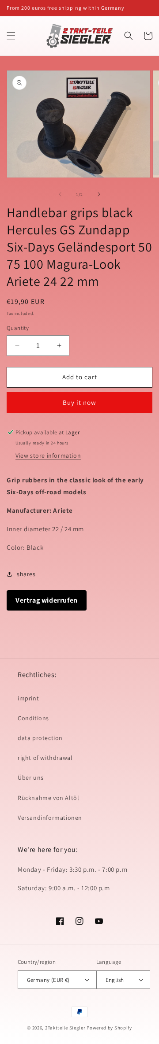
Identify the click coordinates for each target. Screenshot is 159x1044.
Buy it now (79, 402)
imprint (28, 698)
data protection (40, 738)
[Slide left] (60, 194)
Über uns (31, 777)
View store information (48, 455)
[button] (11, 35)
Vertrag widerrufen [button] (46, 600)
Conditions (33, 718)
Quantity (18, 328)
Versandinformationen (50, 818)
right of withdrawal (45, 758)
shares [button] (26, 574)
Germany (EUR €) (48, 980)
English (115, 980)
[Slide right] (99, 194)
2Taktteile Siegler (65, 1028)
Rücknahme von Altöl (48, 798)
